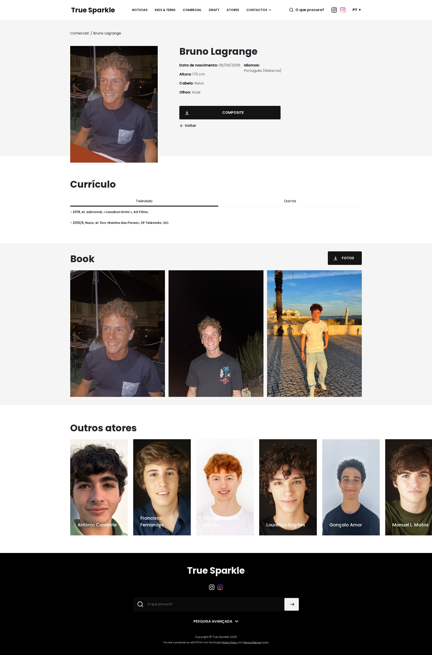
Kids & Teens (165, 10)
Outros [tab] (290, 201)
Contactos (256, 10)
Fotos (348, 258)
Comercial (192, 10)
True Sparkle (93, 10)
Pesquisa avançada (213, 621)
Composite (233, 112)
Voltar (190, 125)
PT (355, 9)
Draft (214, 10)
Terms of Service (252, 642)
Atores (233, 10)
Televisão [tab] (144, 201)
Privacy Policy (229, 642)
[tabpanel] (216, 217)
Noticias (140, 10)
